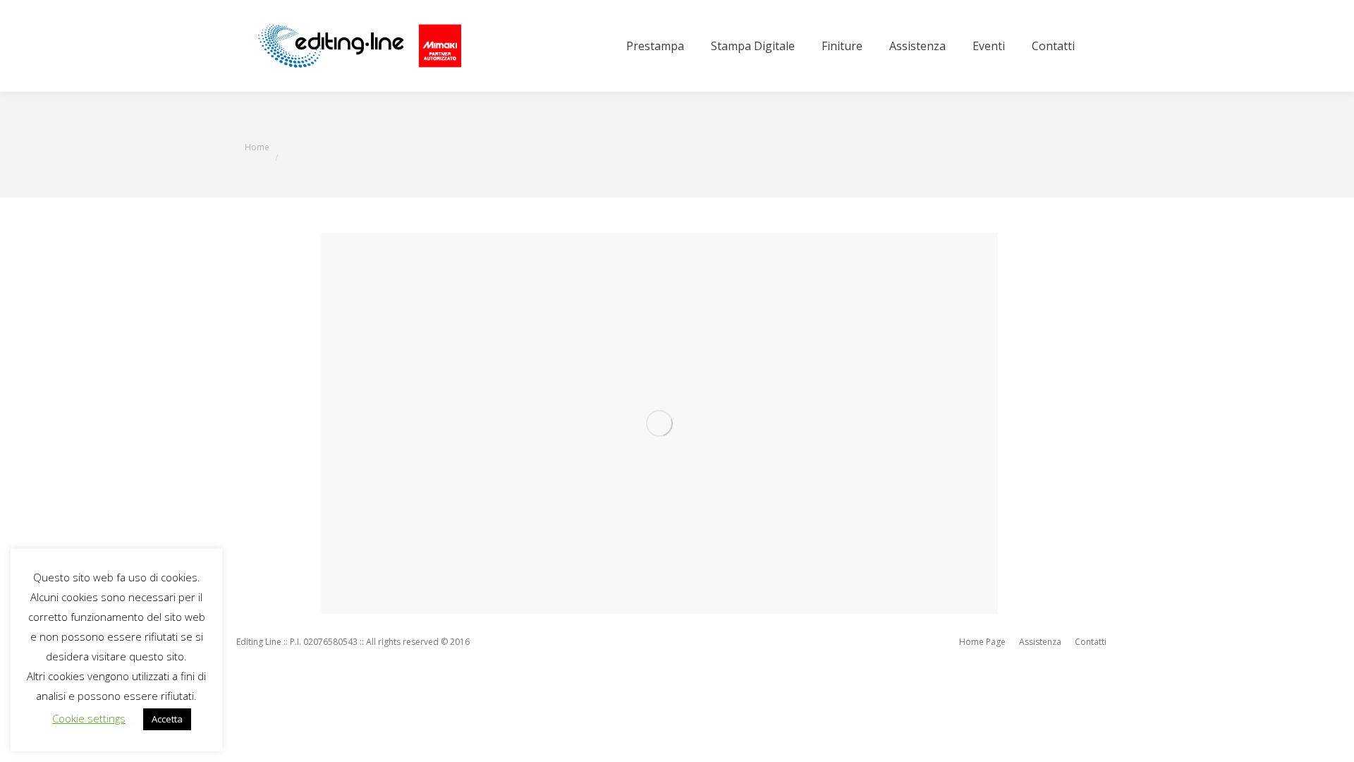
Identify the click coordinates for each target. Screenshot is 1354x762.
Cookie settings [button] (89, 718)
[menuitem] (655, 45)
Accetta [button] (167, 719)
